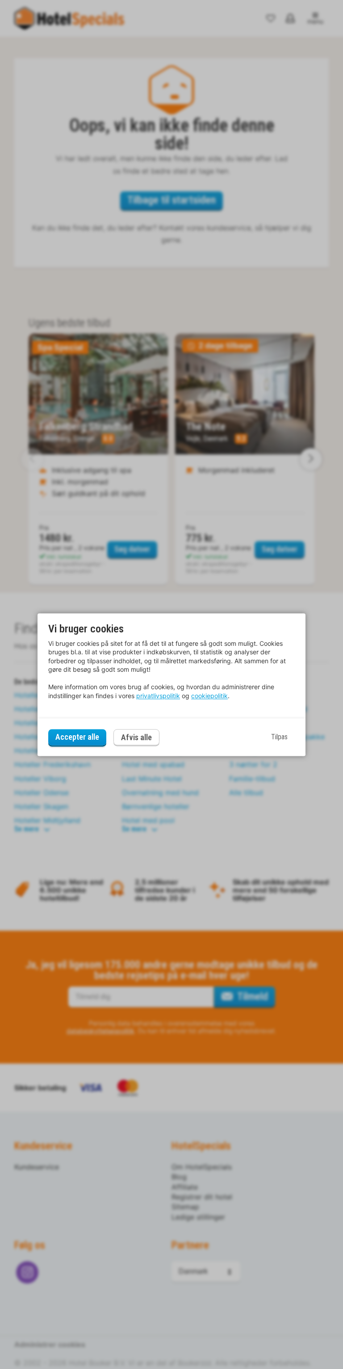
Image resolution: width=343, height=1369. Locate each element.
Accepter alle (77, 737)
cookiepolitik (209, 695)
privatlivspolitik (158, 695)
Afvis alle (136, 737)
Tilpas (279, 737)
